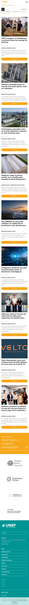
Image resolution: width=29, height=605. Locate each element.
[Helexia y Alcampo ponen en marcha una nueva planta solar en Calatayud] (14, 73)
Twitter (3, 581)
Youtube (3, 586)
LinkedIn (3, 584)
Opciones (23, 9)
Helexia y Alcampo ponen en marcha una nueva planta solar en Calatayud (14, 86)
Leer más (14, 59)
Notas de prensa (5, 184)
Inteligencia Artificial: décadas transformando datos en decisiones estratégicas (14, 270)
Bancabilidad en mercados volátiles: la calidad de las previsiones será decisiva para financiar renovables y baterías (14, 223)
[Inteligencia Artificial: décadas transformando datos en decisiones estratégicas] (14, 256)
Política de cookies (22, 600)
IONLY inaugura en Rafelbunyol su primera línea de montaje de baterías (14, 40)
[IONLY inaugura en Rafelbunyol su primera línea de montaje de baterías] (14, 26)
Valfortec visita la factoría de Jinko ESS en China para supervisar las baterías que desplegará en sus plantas (13, 316)
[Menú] (27, 2)
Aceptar (14, 602)
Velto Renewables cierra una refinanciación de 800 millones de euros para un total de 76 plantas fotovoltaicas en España (14, 362)
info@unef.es (4, 543)
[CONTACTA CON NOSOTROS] (27, 307)
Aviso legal (3, 595)
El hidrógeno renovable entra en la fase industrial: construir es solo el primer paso (13, 131)
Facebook (3, 579)
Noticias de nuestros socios (8, 47)
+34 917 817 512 (5, 541)
